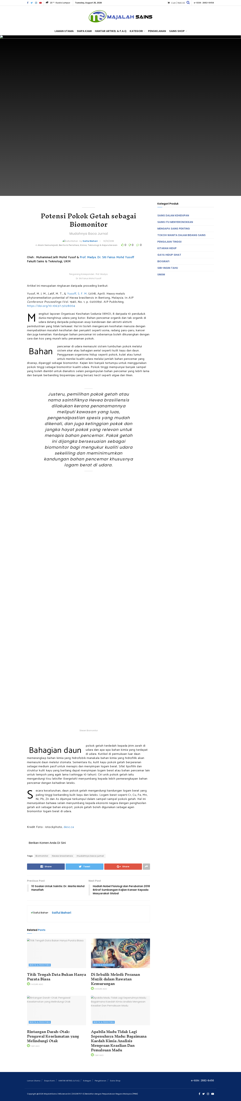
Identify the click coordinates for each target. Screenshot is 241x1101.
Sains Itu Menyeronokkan (175, 222)
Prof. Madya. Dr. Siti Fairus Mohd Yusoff (107, 257)
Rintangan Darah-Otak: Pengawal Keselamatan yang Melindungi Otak (53, 1036)
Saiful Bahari (90, 241)
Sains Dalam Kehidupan (173, 215)
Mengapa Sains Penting (173, 228)
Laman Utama (64, 31)
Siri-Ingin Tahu (167, 268)
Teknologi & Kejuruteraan (102, 245)
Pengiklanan (157, 31)
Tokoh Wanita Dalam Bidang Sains (181, 235)
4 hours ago (100, 989)
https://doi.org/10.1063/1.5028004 (51, 306)
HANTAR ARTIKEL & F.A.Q (110, 31)
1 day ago (35, 1046)
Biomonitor (42, 855)
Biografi (163, 261)
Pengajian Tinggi (169, 241)
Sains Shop (177, 31)
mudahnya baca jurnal (90, 855)
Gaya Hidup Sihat (169, 255)
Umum (161, 274)
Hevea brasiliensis (62, 855)
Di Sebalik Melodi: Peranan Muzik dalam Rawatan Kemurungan (115, 979)
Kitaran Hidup (167, 248)
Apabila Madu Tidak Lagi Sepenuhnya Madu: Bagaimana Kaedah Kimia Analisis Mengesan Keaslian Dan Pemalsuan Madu (119, 1040)
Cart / (178, 2)
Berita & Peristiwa (69, 245)
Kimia (83, 245)
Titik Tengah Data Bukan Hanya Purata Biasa (56, 976)
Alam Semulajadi (48, 245)
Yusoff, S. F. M (77, 293)
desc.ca (69, 827)
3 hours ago (36, 984)
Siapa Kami (84, 31)
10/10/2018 (108, 241)
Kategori (136, 31)
